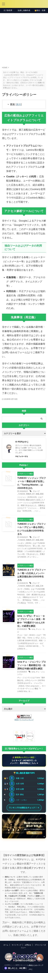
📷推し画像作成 (24, 10)
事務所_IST (30, 494)
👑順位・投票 (40, 10)
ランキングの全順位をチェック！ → (24, 807)
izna (33, 629)
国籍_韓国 (39, 494)
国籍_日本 (39, 586)
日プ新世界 (8, 10)
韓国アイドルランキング (24, 720)
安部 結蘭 (20, 789)
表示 (18, 104)
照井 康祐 (20, 794)
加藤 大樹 (20, 778)
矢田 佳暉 (20, 783)
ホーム (5, 945)
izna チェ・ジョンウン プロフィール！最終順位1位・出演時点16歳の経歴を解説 (31, 665)
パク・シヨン (21, 800)
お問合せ (28, 945)
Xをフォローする (21, 456)
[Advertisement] (24, 38)
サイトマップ (16, 945)
